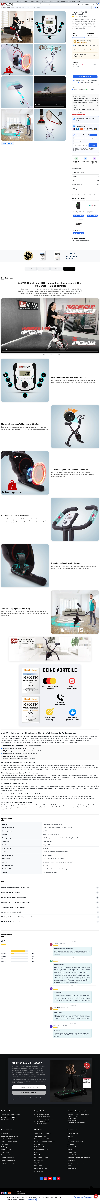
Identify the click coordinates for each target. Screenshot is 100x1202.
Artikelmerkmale (76, 168)
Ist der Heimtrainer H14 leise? (10, 892)
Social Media (71, 1160)
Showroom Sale (38, 1144)
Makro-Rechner (38, 1171)
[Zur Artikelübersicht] (95, 7)
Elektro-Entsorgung (73, 1133)
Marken (70, 1139)
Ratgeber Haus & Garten (8, 1163)
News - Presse (5, 1152)
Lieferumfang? (77, 141)
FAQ (56, 269)
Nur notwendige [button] (79, 1197)
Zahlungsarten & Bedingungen (42, 1133)
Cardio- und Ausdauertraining (9, 1136)
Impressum (71, 1144)
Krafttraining (4, 1144)
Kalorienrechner (38, 1160)
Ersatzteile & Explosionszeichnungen (44, 1141)
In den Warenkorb (79, 215)
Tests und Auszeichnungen (75, 1141)
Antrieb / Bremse (77, 185)
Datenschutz (71, 1149)
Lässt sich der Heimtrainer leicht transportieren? (16, 917)
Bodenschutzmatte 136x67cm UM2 (78, 229)
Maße (73, 180)
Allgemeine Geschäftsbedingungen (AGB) (79, 1157)
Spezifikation (43, 269)
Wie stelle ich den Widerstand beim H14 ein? (15, 887)
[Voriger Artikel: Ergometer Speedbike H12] (93, 7)
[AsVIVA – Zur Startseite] (7, 4)
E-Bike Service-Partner (40, 1147)
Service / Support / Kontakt (41, 1139)
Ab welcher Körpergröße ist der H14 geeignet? (16, 902)
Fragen (93, 145)
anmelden (87, 4)
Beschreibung (30, 269)
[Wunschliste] (93, 4)
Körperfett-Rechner (39, 1163)
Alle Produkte (6, 7)
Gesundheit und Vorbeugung (9, 1141)
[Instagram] (45, 1178)
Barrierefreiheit (72, 1147)
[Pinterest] (58, 1178)
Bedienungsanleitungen (41, 1149)
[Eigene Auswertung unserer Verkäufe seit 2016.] (97, 105)
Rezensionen (69, 269)
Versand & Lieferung (40, 1136)
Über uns (70, 1136)
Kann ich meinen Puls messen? (11, 912)
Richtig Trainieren (6, 1149)
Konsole (74, 176)
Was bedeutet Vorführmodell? (10, 922)
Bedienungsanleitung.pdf (82, 240)
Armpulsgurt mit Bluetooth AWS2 (78, 211)
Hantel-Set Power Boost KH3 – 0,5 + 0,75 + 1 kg (92, 211)
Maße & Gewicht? (78, 138)
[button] (78, 4)
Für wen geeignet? (90, 138)
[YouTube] (50, 1178)
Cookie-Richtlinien (31, 1199)
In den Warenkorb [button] (86, 76)
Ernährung (4, 1147)
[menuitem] (70, 4)
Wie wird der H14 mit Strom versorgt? (13, 907)
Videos (69, 1165)
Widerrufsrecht (72, 1152)
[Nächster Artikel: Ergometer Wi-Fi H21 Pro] (97, 7)
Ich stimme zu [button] (88, 1197)
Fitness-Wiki (4, 1133)
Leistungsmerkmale (78, 189)
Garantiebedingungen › (83, 42)
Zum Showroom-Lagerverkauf (76, 1122)
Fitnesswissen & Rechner (41, 1157)
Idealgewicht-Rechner (40, 1168)
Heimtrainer (15, 7)
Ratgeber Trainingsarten (8, 1160)
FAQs (35, 1152)
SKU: (73, 112)
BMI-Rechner (38, 1165)
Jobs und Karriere (73, 1155)
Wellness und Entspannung (8, 1139)
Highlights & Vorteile (78, 172)
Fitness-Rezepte (5, 1155)
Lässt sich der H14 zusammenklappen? (13, 897)
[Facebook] (41, 1178)
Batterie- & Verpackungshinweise (77, 1163)
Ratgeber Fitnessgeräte (7, 1157)
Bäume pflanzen (72, 1168)
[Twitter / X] (54, 1178)
